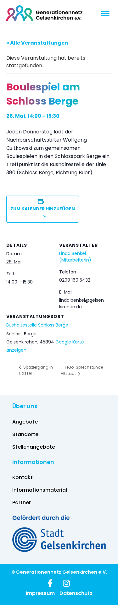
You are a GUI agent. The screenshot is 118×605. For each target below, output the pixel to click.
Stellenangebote (33, 447)
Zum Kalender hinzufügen (42, 209)
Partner (21, 502)
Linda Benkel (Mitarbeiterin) (75, 256)
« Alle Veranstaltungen (37, 42)
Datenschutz (76, 593)
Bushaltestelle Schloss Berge (37, 325)
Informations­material (39, 490)
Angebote (25, 421)
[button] (105, 13)
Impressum (40, 593)
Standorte (25, 434)
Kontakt (22, 477)
